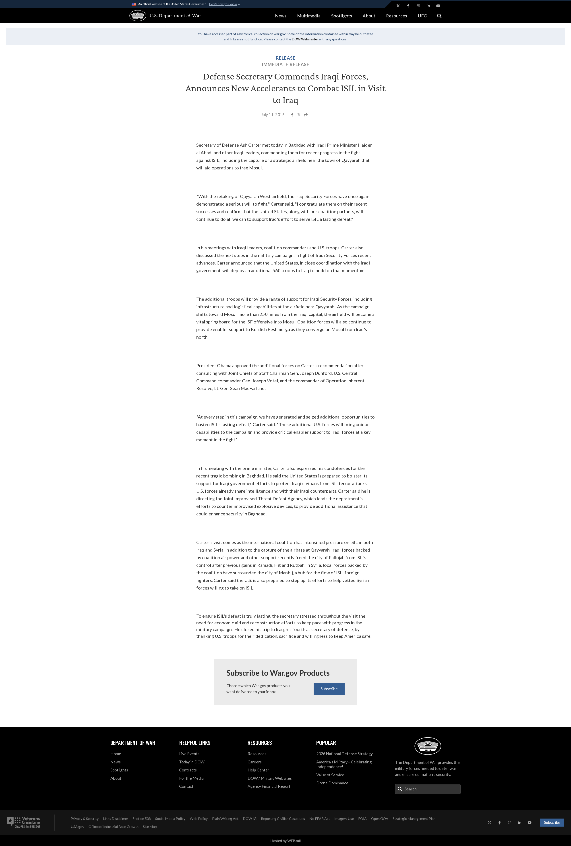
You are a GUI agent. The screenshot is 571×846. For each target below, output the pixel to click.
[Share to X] (299, 115)
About (369, 15)
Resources (396, 15)
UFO (422, 15)
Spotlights (341, 15)
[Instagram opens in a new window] (418, 5)
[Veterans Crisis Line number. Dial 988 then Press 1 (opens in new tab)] (23, 822)
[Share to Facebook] (292, 115)
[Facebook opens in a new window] (408, 5)
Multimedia (309, 15)
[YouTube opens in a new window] (438, 5)
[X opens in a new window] (398, 5)
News (280, 15)
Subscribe (329, 688)
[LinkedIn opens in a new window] (428, 5)
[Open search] (439, 15)
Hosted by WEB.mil (285, 840)
